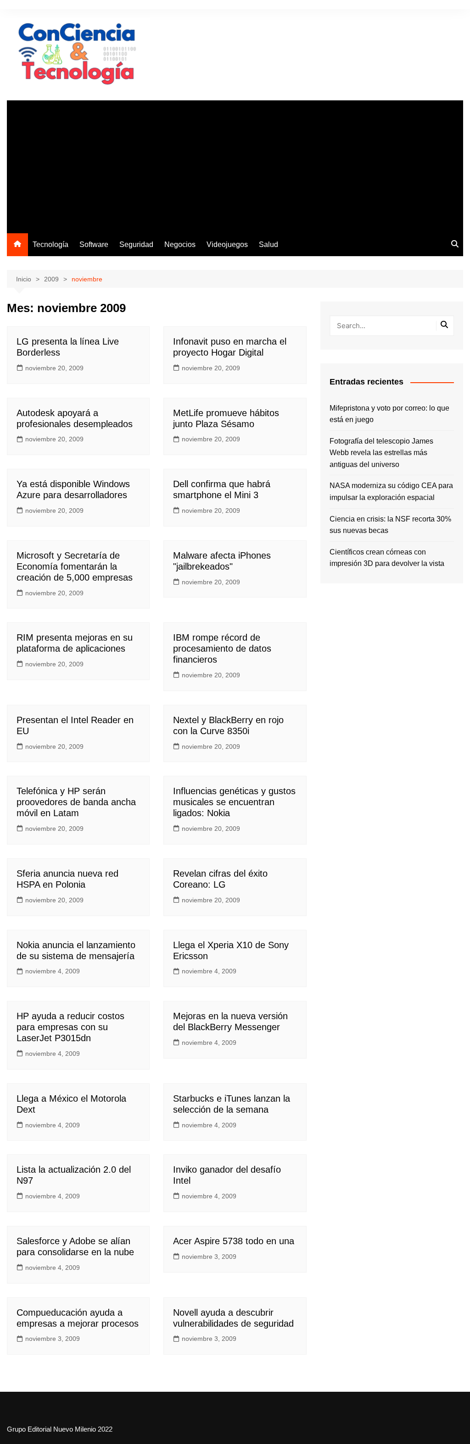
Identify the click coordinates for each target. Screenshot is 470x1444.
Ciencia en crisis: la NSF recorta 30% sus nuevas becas (390, 525)
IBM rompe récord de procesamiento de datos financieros (222, 648)
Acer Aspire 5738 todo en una (233, 1241)
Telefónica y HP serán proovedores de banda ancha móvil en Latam (76, 802)
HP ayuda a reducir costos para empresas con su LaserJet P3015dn (70, 1027)
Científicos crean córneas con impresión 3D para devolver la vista (387, 558)
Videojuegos (227, 244)
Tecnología (50, 244)
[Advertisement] (235, 164)
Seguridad (136, 244)
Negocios (180, 244)
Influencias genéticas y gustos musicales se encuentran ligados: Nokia (234, 802)
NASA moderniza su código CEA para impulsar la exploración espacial (391, 491)
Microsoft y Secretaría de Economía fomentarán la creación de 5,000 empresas (75, 566)
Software (93, 244)
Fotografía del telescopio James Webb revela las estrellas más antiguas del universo (381, 452)
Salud (268, 244)
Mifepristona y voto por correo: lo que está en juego (389, 414)
